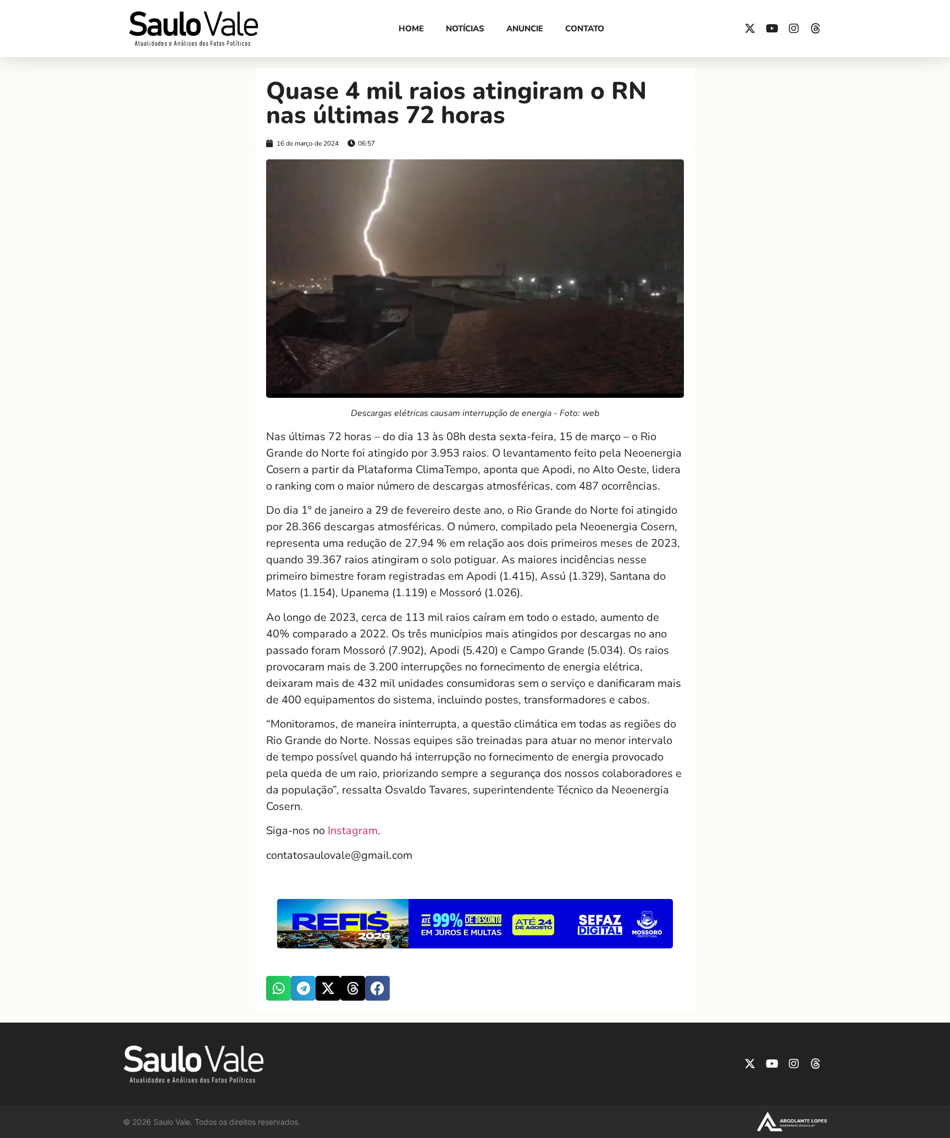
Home (411, 28)
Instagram (353, 830)
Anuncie (524, 28)
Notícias (465, 28)
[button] (278, 988)
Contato (584, 28)
